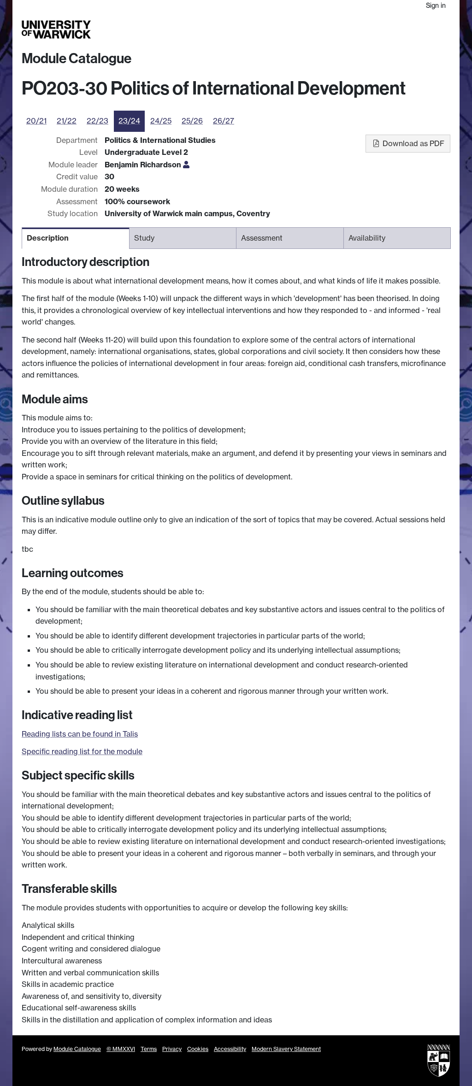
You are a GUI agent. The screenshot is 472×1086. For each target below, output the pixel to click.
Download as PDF (412, 143)
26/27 (223, 120)
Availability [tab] (366, 237)
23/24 (129, 120)
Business (360, 29)
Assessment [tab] (262, 237)
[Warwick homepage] (56, 29)
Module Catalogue (76, 58)
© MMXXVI (120, 1048)
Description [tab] (48, 237)
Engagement (433, 29)
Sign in (436, 5)
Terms (149, 1048)
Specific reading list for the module (82, 751)
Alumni (385, 29)
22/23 (97, 120)
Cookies (197, 1048)
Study (307, 29)
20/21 (36, 120)
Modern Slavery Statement (286, 1048)
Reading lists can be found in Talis (80, 733)
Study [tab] (144, 237)
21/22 (67, 120)
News (405, 29)
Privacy (172, 1048)
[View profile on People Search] (186, 164)
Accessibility (230, 1048)
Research (332, 29)
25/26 (192, 120)
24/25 (160, 120)
